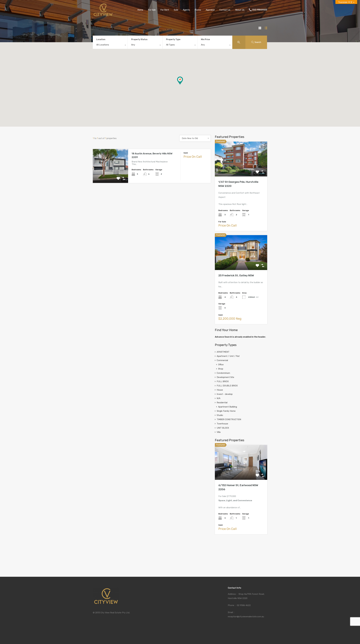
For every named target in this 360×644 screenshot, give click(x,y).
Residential (222, 402)
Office (221, 364)
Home (140, 10)
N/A (218, 398)
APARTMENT (223, 352)
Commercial (222, 360)
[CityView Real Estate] (103, 15)
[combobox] (110, 45)
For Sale (152, 10)
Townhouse (222, 423)
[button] (180, 81)
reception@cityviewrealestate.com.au (246, 616)
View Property (110, 176)
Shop (220, 369)
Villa (218, 432)
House (220, 390)
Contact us (224, 10)
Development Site (225, 377)
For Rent (164, 10)
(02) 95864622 (259, 10)
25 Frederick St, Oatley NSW (236, 275)
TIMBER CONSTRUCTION (229, 419)
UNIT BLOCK (223, 428)
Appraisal (210, 10)
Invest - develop (225, 394)
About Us (239, 10)
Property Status (139, 39)
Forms (198, 10)
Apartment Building (227, 407)
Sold (176, 10)
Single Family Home (226, 411)
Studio (220, 415)
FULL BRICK (223, 381)
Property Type (173, 39)
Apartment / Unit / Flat (228, 356)
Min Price (205, 39)
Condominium (223, 373)
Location (100, 39)
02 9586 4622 (244, 605)
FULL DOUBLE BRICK (227, 385)
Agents (186, 10)
